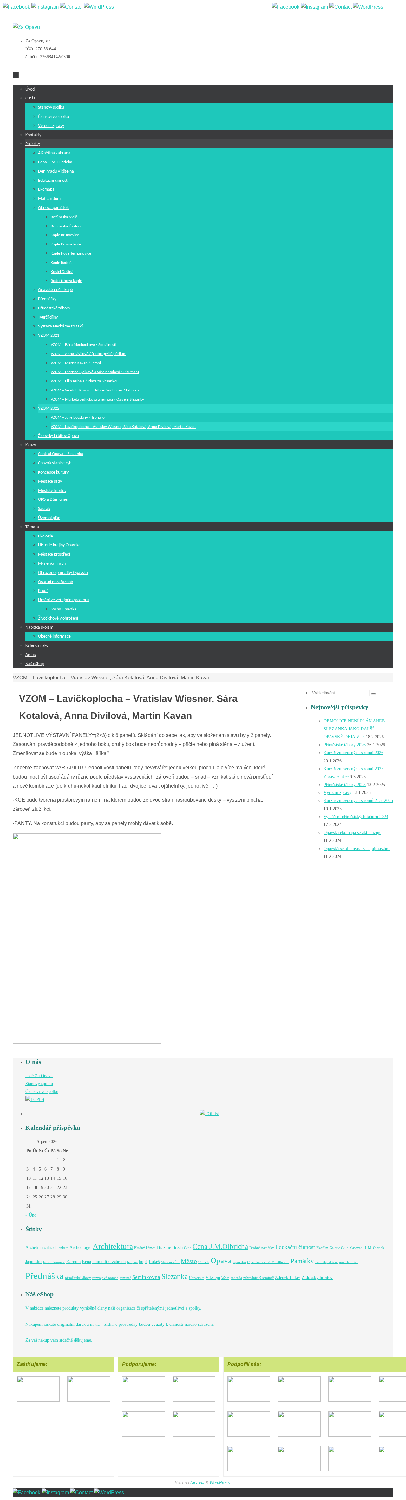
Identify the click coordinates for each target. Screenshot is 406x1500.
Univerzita (196, 1278)
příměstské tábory (78, 1278)
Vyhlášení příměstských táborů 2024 (356, 816)
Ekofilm (322, 1247)
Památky (302, 1261)
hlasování (356, 1247)
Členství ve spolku (41, 1091)
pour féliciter (348, 1262)
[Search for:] (341, 692)
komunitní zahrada (109, 1261)
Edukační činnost (295, 1247)
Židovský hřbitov (317, 1277)
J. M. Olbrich (374, 1247)
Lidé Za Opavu (39, 1075)
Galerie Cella (339, 1247)
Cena (187, 1247)
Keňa (86, 1261)
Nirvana (197, 1482)
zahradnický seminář (258, 1278)
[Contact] (341, 7)
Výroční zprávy (337, 792)
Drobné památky (261, 1247)
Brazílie (164, 1247)
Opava (221, 1260)
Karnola (73, 1261)
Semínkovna (146, 1277)
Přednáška (44, 1276)
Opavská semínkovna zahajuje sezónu (357, 848)
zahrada (236, 1278)
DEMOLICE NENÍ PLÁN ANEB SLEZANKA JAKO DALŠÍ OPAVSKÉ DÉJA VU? (354, 729)
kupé (143, 1261)
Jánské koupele (54, 1262)
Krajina (132, 1262)
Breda (177, 1247)
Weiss (225, 1278)
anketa (63, 1247)
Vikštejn (213, 1277)
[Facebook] (286, 7)
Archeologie (80, 1247)
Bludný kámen (145, 1247)
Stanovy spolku (39, 1083)
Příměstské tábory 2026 (345, 744)
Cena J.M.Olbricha (220, 1246)
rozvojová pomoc (105, 1278)
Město (189, 1260)
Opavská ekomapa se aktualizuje (352, 832)
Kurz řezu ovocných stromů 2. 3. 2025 (358, 800)
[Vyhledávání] (373, 694)
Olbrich (203, 1262)
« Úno (30, 1215)
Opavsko (239, 1262)
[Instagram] (315, 7)
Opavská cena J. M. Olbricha (268, 1262)
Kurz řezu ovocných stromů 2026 (353, 752)
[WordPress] (368, 7)
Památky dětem (326, 1262)
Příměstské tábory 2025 (345, 784)
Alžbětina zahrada (41, 1247)
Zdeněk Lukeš (287, 1277)
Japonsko (33, 1261)
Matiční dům (170, 1262)
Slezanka (174, 1276)
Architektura (113, 1246)
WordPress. (220, 1482)
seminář (125, 1278)
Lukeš (154, 1261)
